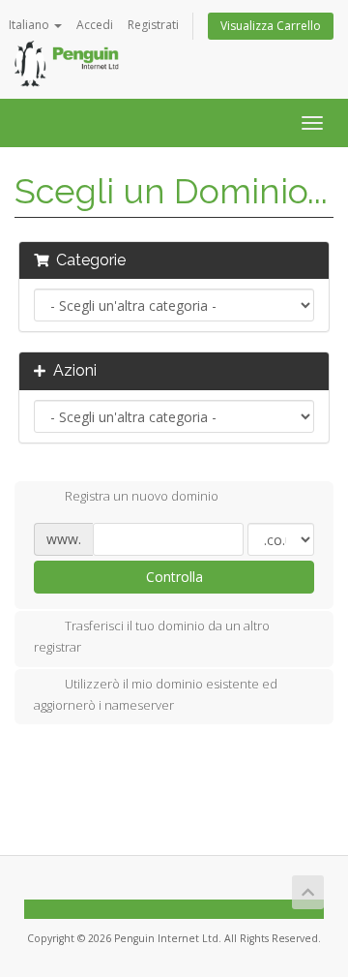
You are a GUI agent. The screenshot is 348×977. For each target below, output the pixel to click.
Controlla (174, 576)
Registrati (153, 24)
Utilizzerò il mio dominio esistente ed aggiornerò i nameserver (155, 694)
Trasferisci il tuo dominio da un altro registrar (152, 637)
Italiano (30, 24)
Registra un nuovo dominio (141, 496)
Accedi (94, 24)
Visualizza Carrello (270, 25)
